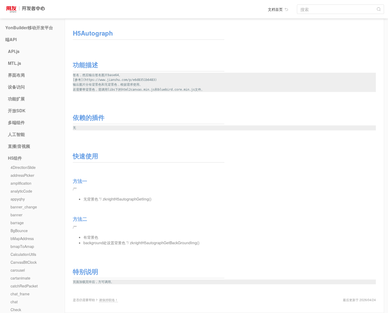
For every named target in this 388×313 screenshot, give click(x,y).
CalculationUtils (23, 254)
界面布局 (16, 75)
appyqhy (18, 199)
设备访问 (16, 87)
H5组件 (15, 158)
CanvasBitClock (24, 262)
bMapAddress (22, 238)
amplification (21, 183)
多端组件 (16, 122)
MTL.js (14, 63)
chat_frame (20, 293)
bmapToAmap (22, 246)
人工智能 (16, 134)
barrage (17, 222)
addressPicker (22, 175)
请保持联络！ (108, 299)
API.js (14, 51)
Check (16, 309)
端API (11, 39)
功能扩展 (16, 98)
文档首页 (276, 9)
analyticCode (21, 191)
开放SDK (17, 110)
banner (16, 214)
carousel (18, 270)
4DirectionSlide (23, 167)
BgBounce (19, 230)
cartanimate (20, 278)
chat (14, 301)
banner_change (24, 206)
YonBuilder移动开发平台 (29, 27)
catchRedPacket (24, 285)
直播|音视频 (19, 146)
